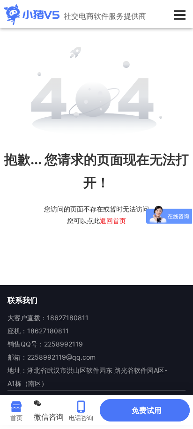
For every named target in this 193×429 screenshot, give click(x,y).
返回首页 (113, 221)
